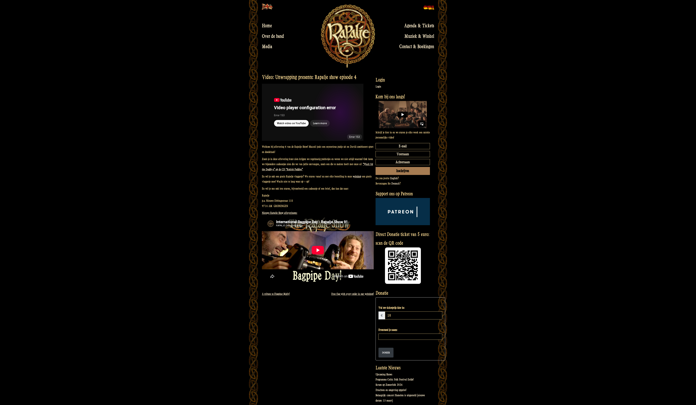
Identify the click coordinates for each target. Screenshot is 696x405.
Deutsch (395, 183)
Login (378, 86)
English (394, 178)
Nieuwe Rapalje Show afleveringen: (279, 213)
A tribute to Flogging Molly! (276, 294)
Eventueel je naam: (387, 330)
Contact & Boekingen (416, 46)
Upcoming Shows (384, 374)
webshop (357, 176)
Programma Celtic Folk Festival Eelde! (395, 379)
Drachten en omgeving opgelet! (391, 390)
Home (267, 26)
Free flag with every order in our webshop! (352, 294)
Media (267, 46)
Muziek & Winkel (419, 36)
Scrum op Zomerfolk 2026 (389, 385)
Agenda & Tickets (419, 26)
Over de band (273, 36)
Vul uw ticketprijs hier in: (391, 307)
